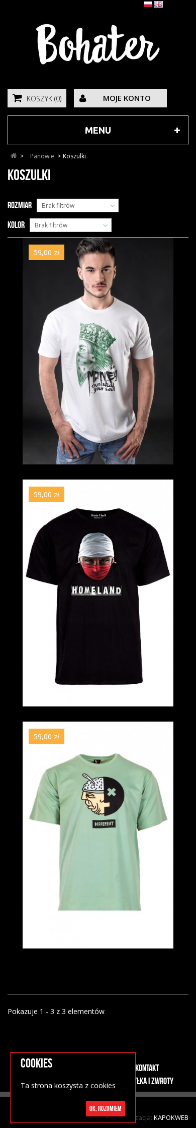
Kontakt (147, 1068)
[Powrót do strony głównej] (13, 156)
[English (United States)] (158, 5)
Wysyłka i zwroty (147, 1081)
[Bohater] (98, 44)
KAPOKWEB (171, 1117)
